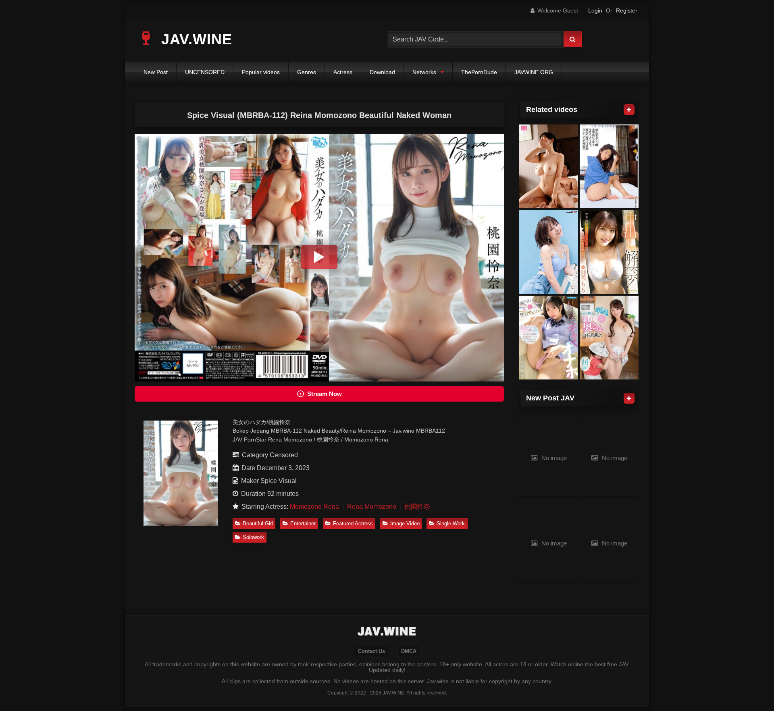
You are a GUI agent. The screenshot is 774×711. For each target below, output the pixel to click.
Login (595, 10)
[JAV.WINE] (387, 632)
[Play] (319, 257)
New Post (156, 72)
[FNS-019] (609, 252)
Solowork (253, 537)
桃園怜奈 (417, 506)
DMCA (408, 651)
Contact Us (371, 651)
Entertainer (303, 523)
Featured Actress (353, 523)
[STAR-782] (609, 338)
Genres (306, 72)
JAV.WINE (194, 39)
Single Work (451, 523)
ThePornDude (479, 72)
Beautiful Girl (258, 523)
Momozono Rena (314, 506)
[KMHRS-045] (548, 252)
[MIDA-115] (548, 166)
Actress (342, 72)
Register (626, 10)
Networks (424, 72)
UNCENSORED (205, 72)
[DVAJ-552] (609, 166)
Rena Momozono (371, 506)
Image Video (405, 523)
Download (382, 72)
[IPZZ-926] (548, 338)
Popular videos (261, 72)
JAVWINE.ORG (533, 72)
